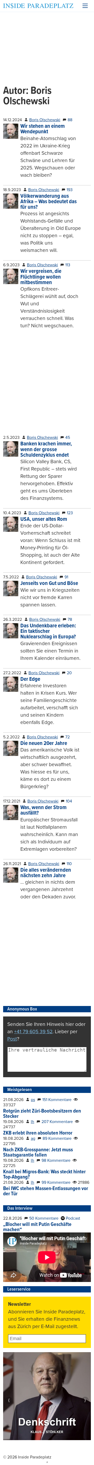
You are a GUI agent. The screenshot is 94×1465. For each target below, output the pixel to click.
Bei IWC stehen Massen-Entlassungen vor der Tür (45, 1191)
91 (66, 577)
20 (69, 673)
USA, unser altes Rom (43, 519)
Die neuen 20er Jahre (43, 743)
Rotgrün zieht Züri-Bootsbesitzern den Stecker (42, 1114)
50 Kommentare (43, 1218)
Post (12, 1039)
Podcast (72, 1218)
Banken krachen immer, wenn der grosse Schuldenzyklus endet (46, 449)
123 (70, 513)
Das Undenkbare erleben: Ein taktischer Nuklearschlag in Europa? (48, 631)
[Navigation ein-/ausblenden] (85, 6)
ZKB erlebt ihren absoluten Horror (37, 1133)
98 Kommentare (56, 1160)
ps (33, 1099)
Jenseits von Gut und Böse (49, 583)
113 (67, 265)
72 (67, 737)
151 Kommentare (57, 1099)
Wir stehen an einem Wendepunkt (42, 129)
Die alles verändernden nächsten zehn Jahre (45, 873)
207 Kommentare (57, 1121)
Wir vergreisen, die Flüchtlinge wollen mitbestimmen (40, 277)
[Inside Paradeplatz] (38, 6)
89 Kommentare (57, 1138)
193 (70, 189)
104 (69, 801)
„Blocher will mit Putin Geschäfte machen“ (37, 1227)
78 (70, 619)
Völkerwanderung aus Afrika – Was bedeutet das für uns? (48, 202)
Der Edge (30, 679)
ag (33, 1138)
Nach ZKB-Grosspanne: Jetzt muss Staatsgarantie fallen (38, 1153)
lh (32, 1121)
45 (67, 437)
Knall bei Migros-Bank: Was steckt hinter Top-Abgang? (44, 1175)
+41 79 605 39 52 (33, 1032)
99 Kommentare (56, 1182)
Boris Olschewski (44, 120)
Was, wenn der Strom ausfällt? (43, 810)
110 (69, 863)
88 (70, 120)
